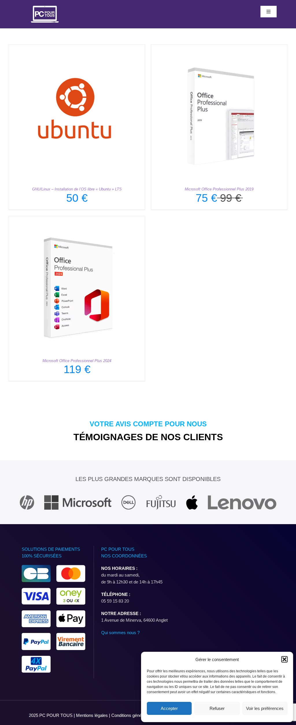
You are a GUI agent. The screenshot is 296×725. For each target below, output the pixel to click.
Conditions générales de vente (139, 715)
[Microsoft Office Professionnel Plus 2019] (219, 47)
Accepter (169, 708)
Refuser (217, 708)
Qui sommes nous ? (120, 632)
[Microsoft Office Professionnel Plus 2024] (77, 219)
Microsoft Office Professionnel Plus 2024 (76, 361)
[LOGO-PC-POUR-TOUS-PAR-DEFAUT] (45, 7)
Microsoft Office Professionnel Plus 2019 (219, 189)
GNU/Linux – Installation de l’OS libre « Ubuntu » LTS (77, 189)
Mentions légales (92, 715)
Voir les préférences (265, 708)
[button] (284, 659)
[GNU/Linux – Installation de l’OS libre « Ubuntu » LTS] (77, 47)
